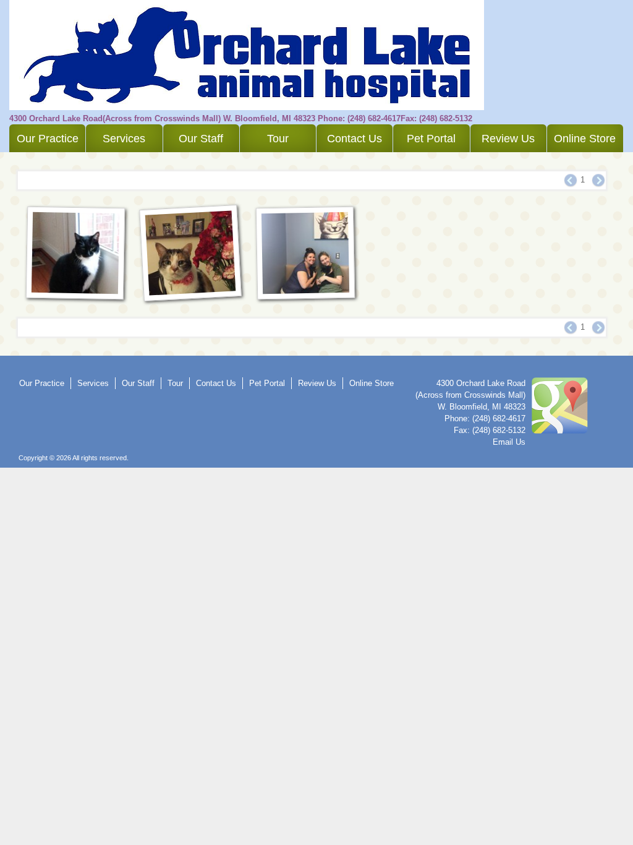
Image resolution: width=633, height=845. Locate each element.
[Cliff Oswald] (75, 253)
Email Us (509, 442)
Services (124, 138)
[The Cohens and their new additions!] (305, 253)
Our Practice (48, 138)
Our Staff (201, 138)
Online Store (585, 138)
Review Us (508, 138)
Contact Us (354, 138)
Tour (278, 138)
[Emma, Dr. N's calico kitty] (190, 252)
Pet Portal (431, 138)
